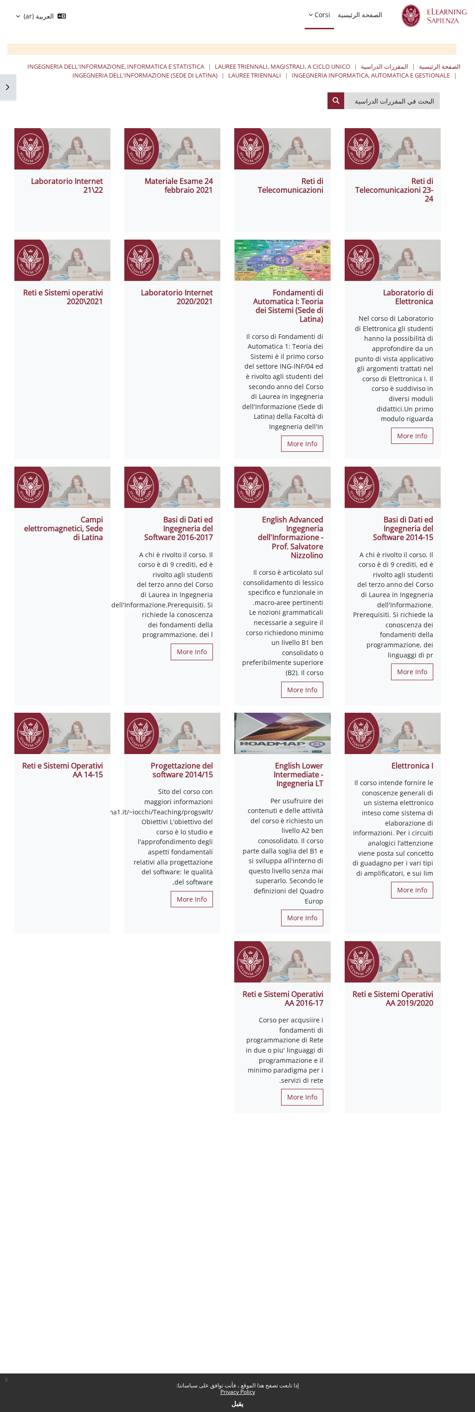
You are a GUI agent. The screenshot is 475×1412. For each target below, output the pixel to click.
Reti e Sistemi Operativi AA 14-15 (62, 770)
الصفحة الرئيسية (440, 66)
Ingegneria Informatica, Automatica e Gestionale (371, 75)
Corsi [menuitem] (322, 14)
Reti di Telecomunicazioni (290, 185)
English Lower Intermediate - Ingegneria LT (298, 774)
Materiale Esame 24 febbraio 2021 (179, 185)
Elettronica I (412, 766)
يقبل (237, 1403)
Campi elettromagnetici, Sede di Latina (63, 528)
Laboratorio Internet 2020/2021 (177, 296)
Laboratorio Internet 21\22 (67, 185)
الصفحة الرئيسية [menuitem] (360, 14)
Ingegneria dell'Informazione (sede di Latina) (145, 75)
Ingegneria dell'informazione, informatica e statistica (115, 66)
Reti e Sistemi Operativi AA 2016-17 (283, 998)
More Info (412, 435)
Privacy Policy (237, 1392)
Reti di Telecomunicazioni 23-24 (394, 190)
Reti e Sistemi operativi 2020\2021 (63, 296)
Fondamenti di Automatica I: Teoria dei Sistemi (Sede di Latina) (288, 306)
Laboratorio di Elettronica (408, 296)
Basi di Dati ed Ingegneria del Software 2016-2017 (178, 528)
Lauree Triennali (254, 75)
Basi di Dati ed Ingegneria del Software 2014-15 (403, 528)
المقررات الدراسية (384, 66)
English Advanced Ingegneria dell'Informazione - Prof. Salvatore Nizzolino (290, 537)
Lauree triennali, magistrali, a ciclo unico (282, 66)
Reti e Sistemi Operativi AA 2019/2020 (393, 998)
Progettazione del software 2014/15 (182, 770)
